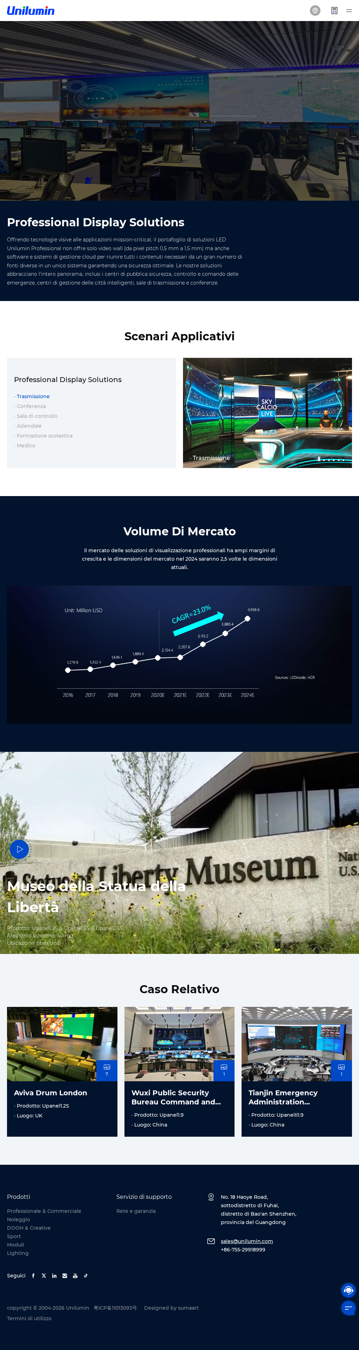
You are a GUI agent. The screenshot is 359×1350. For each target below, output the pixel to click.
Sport (14, 1236)
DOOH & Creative (29, 1228)
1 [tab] (319, 457)
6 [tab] (344, 457)
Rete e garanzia (136, 1211)
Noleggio (18, 1219)
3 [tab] (329, 457)
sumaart (188, 1308)
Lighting (18, 1253)
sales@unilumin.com (247, 1241)
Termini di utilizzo (29, 1318)
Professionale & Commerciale (44, 1211)
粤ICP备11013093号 (115, 1308)
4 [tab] (334, 457)
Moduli (15, 1245)
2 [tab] (324, 457)
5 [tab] (339, 457)
